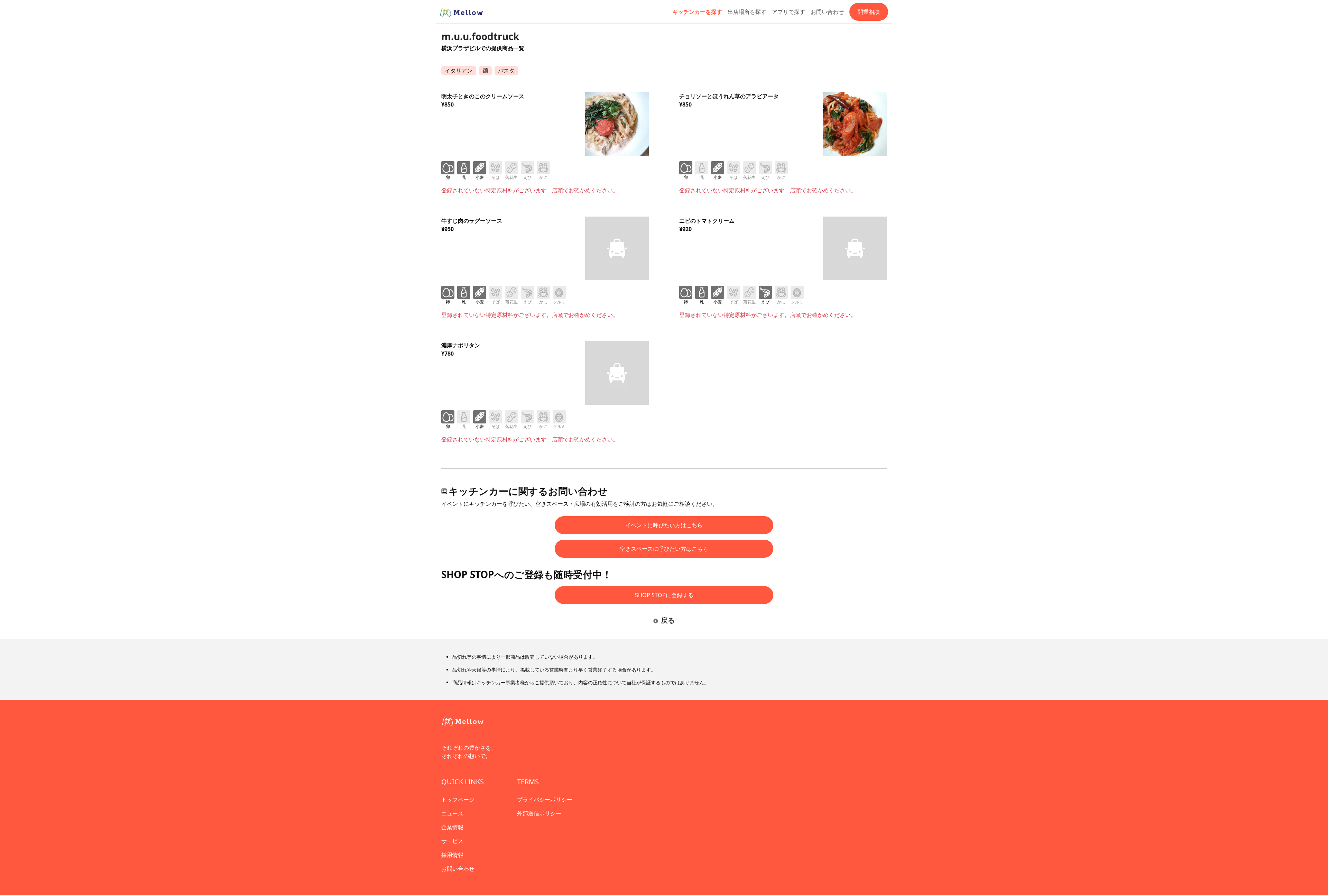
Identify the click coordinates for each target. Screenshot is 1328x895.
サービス (452, 841)
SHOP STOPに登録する (664, 595)
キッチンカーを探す (697, 12)
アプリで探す (788, 12)
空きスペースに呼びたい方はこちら (664, 548)
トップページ (457, 799)
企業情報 (452, 827)
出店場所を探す (747, 12)
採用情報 (452, 855)
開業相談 (869, 12)
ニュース (452, 813)
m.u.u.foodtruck (480, 36)
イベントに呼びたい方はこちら (664, 525)
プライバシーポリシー (544, 799)
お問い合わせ (827, 12)
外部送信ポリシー (539, 813)
